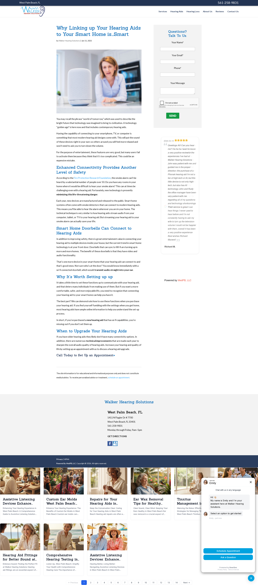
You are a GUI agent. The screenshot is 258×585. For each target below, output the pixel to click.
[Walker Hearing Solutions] (32, 15)
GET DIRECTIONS (117, 436)
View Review (183, 264)
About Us (207, 11)
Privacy (59, 459)
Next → (186, 582)
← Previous (73, 582)
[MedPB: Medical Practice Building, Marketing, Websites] (66, 463)
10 (146, 582)
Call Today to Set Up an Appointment (84, 355)
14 (176, 582)
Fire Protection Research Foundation (92, 178)
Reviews (220, 11)
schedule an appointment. (119, 377)
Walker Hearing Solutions (69, 40)
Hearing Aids (176, 11)
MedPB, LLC (184, 280)
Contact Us (233, 11)
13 (169, 582)
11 (153, 582)
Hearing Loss (193, 11)
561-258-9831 (228, 3)
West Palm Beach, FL (29, 2)
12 (161, 582)
